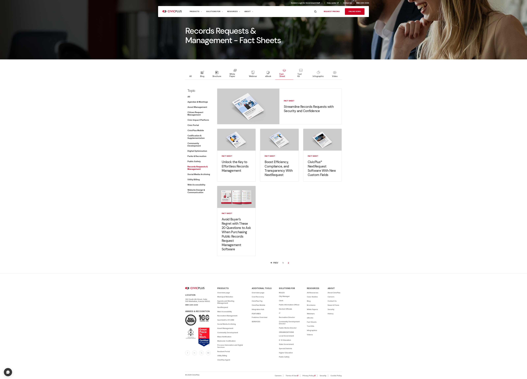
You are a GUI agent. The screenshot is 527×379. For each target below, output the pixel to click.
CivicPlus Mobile (258, 305)
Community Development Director (289, 323)
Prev (275, 263)
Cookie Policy (336, 376)
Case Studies (312, 297)
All (190, 76)
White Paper (232, 75)
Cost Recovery (258, 297)
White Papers (312, 309)
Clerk (281, 301)
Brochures (311, 305)
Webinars (311, 314)
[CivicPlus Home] (172, 11)
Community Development (227, 333)
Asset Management (225, 328)
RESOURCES (232, 11)
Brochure (217, 76)
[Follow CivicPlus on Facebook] (187, 353)
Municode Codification (226, 341)
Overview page (223, 293)
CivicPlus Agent (223, 360)
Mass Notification (224, 337)
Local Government (286, 336)
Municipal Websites (225, 297)
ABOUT (247, 11)
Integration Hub (258, 309)
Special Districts (285, 348)
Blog (202, 76)
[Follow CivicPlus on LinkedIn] (194, 353)
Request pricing (332, 11)
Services (256, 322)
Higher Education (286, 353)
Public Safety (284, 357)
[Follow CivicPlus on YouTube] (208, 353)
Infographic (318, 76)
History (330, 314)
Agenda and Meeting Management (225, 302)
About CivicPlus (334, 293)
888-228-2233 (362, 3)
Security (331, 309)
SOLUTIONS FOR (213, 11)
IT (280, 313)
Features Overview (259, 317)
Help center (334, 3)
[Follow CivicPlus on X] (201, 353)
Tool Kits (310, 326)
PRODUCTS (194, 11)
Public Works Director (288, 328)
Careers (331, 297)
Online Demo (354, 11)
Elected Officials (285, 309)
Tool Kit (299, 75)
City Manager (284, 296)
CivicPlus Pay (257, 301)
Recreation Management (227, 316)
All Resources (312, 293)
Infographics (312, 330)
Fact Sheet (282, 75)
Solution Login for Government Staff (305, 3)
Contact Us (332, 301)
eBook (268, 76)
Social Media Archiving (226, 324)
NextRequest (222, 307)
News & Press (333, 305)
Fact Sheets (311, 322)
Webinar (253, 76)
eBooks (310, 318)
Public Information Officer (289, 305)
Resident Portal (223, 351)
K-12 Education (285, 340)
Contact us (347, 3)
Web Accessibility (224, 312)
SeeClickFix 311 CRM (225, 320)
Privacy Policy (309, 376)
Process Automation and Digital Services (230, 346)
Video (335, 76)
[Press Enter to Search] (315, 11)
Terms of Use (293, 376)
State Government (286, 344)
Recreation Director (287, 317)
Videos (310, 335)
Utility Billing (222, 356)
